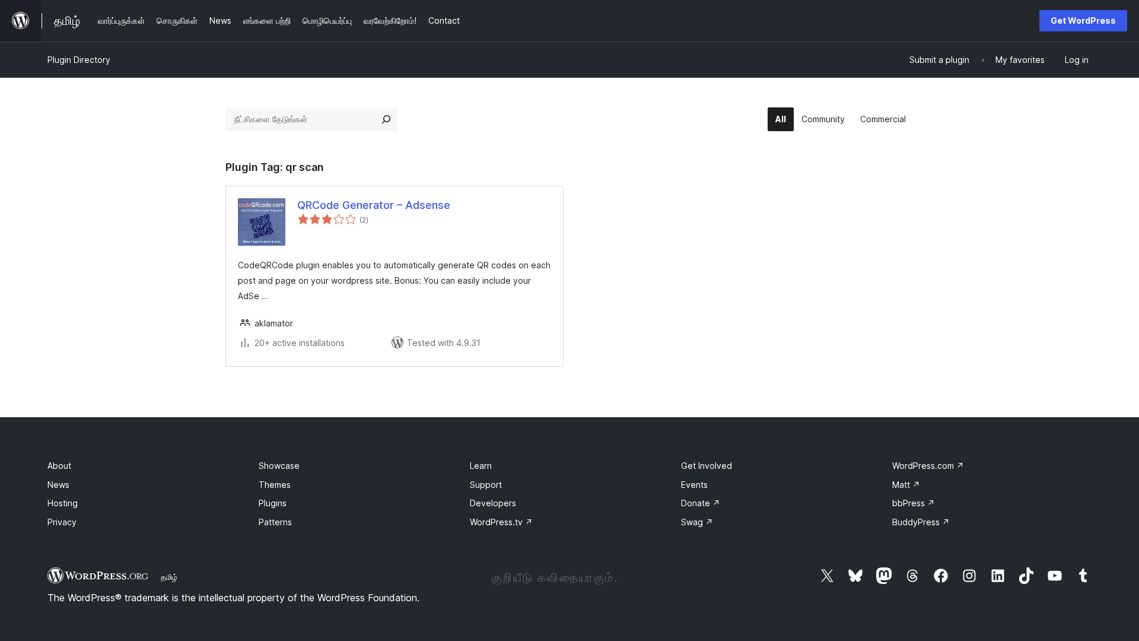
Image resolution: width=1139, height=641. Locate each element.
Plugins (273, 503)
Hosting (62, 503)
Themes (275, 485)
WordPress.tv (501, 522)
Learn (481, 466)
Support (486, 485)
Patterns (275, 522)
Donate (700, 503)
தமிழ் (169, 577)
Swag (697, 522)
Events (694, 485)
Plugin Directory (78, 60)
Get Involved (706, 466)
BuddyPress (921, 522)
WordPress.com (928, 466)
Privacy (62, 522)
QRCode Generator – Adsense (373, 205)
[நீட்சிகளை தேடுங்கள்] (386, 119)
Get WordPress (1083, 20)
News (58, 485)
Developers (493, 503)
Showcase (279, 466)
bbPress (913, 503)
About (59, 466)
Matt (906, 485)
